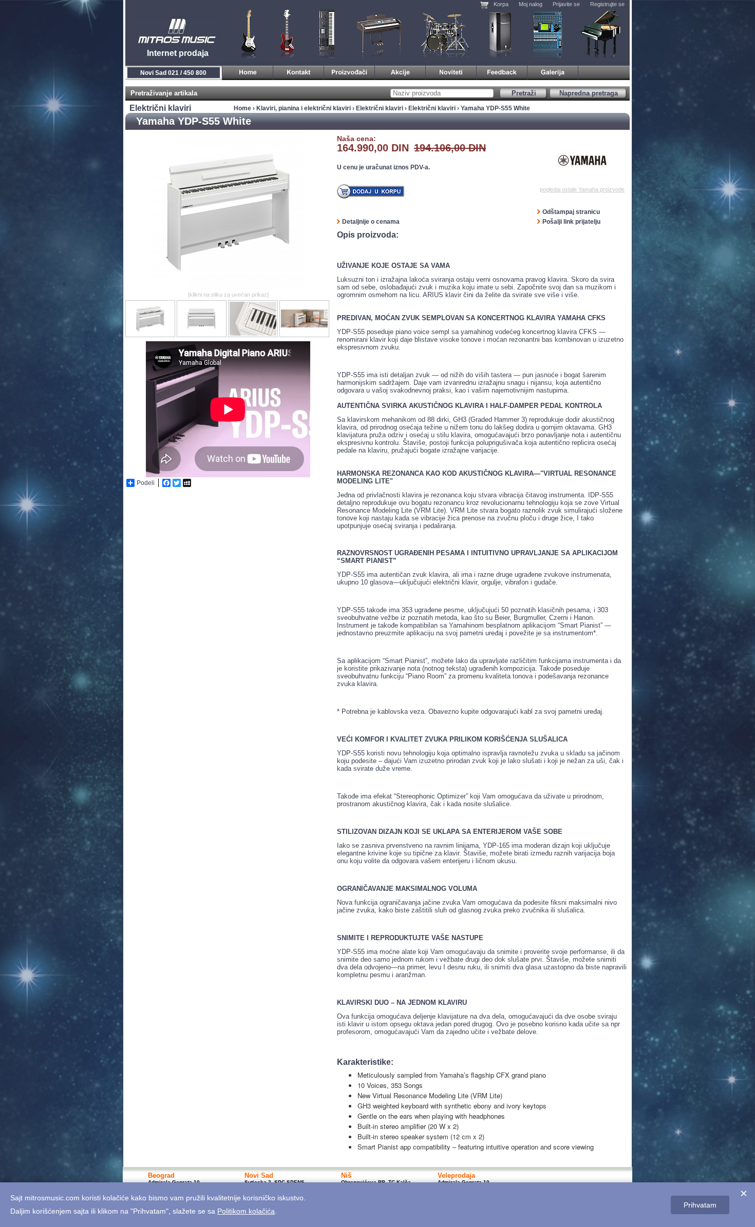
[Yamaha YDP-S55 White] (228, 286)
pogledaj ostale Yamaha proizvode (582, 189)
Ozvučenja (500, 33)
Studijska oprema (547, 33)
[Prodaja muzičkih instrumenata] (298, 71)
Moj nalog (530, 4)
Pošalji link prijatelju (571, 221)
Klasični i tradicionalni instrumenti (601, 33)
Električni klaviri (379, 108)
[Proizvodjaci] (349, 71)
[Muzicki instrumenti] (247, 71)
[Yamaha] (582, 160)
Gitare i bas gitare (245, 33)
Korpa (501, 4)
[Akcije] (400, 71)
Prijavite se (566, 4)
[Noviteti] (451, 71)
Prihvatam (700, 1205)
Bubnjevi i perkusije (445, 33)
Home (242, 108)
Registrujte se (607, 4)
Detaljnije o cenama (371, 221)
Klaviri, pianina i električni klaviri (379, 33)
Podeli (146, 482)
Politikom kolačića (246, 1211)
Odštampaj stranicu (571, 212)
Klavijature (326, 33)
